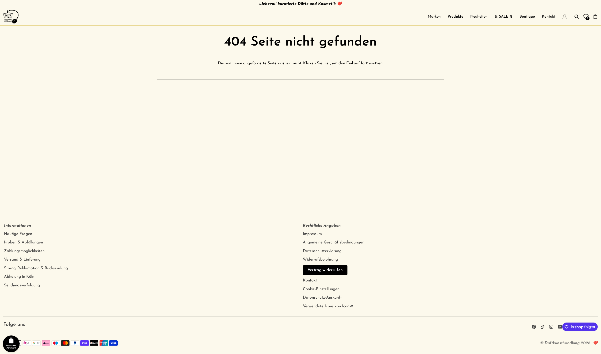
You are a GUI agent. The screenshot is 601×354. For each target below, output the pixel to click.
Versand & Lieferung (22, 260)
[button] (434, 16)
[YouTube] (560, 327)
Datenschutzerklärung (322, 251)
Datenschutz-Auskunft (322, 298)
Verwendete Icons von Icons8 (328, 306)
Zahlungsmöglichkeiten (24, 251)
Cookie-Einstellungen (321, 289)
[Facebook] (534, 327)
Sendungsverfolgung (22, 285)
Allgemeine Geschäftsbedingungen (333, 242)
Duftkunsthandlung (562, 343)
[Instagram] (551, 327)
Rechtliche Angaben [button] (322, 226)
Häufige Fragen (18, 234)
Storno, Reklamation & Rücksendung (36, 268)
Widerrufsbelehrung (320, 260)
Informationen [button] (17, 226)
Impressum (312, 234)
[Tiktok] (542, 327)
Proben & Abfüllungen (23, 242)
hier (327, 63)
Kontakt (310, 280)
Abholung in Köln (19, 277)
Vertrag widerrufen (325, 270)
